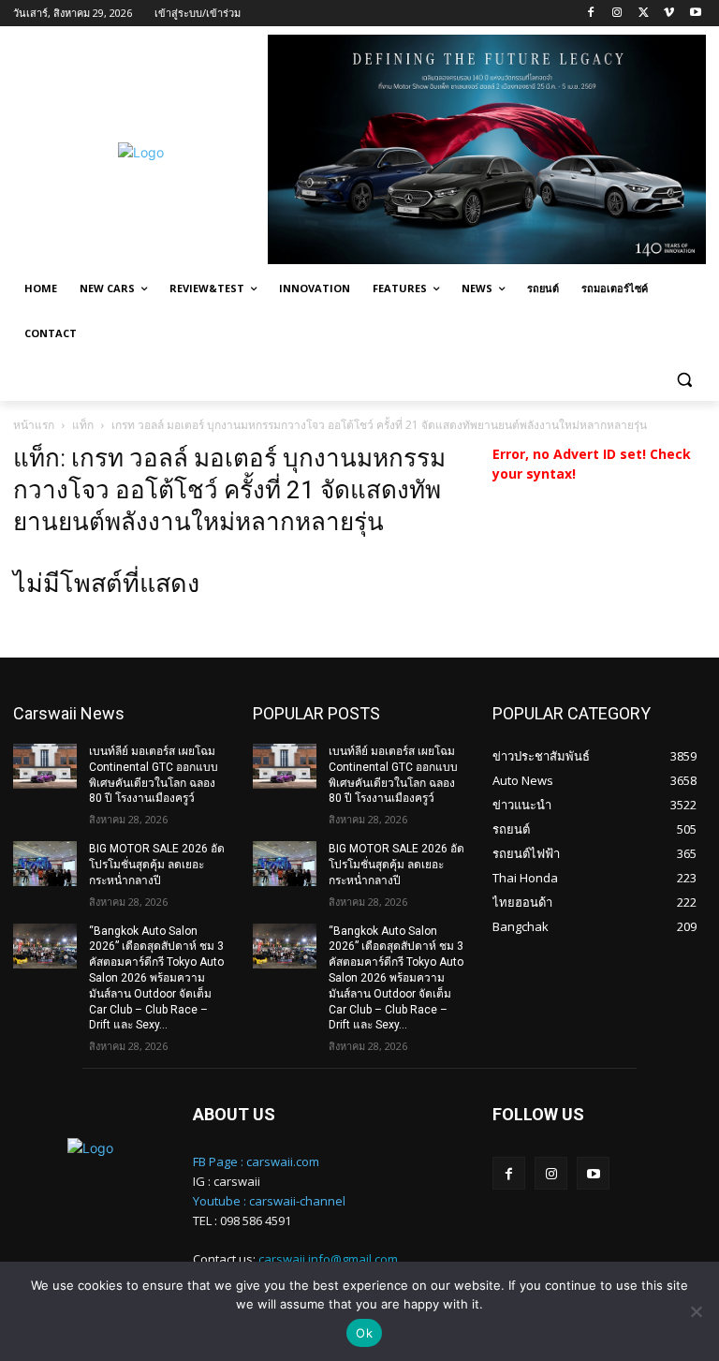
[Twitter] (643, 13)
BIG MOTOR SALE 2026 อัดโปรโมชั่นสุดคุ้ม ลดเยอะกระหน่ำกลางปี (157, 864)
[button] (684, 379)
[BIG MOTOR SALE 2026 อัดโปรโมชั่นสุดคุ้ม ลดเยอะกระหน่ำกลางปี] (45, 863)
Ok (364, 1332)
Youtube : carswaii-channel (269, 1200)
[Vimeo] (669, 13)
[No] (695, 1311)
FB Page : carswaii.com (256, 1161)
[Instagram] (617, 13)
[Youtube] (695, 13)
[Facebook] (591, 13)
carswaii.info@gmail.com (328, 1258)
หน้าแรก (33, 425)
